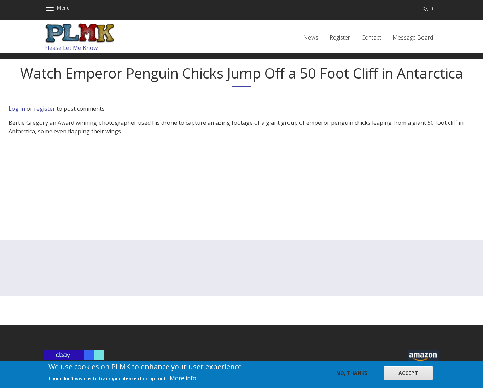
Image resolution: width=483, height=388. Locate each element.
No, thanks (351, 373)
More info (183, 378)
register (44, 108)
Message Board (412, 37)
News (310, 37)
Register (340, 37)
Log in (426, 8)
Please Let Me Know (71, 48)
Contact (371, 37)
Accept (408, 373)
